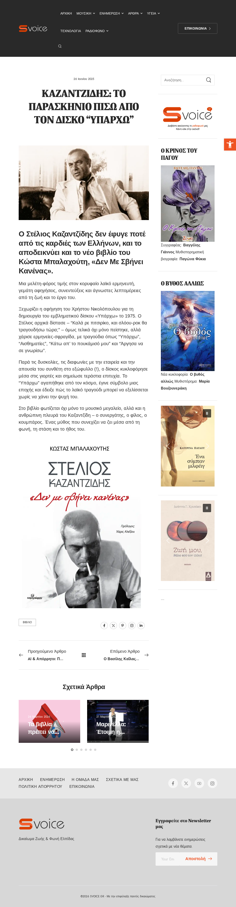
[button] (230, 145)
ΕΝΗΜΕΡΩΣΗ (110, 13)
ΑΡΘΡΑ (133, 13)
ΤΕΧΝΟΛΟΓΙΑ (70, 31)
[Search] (60, 46)
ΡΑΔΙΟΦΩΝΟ (95, 31)
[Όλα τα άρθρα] (84, 654)
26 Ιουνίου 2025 (84, 79)
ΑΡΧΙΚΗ (66, 13)
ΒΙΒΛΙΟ (27, 622)
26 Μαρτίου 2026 (39, 717)
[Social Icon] (104, 625)
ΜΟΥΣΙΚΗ (84, 13)
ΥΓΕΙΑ (151, 13)
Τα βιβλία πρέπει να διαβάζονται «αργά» (43, 735)
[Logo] (33, 28)
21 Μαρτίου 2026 (107, 717)
